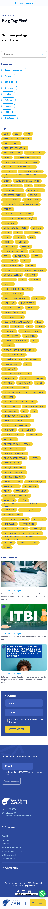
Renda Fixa (21, 491)
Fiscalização (10, 260)
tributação (37, 528)
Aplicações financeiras (27, 157)
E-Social (19, 237)
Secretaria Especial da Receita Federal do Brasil (22, 505)
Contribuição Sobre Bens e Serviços (21, 204)
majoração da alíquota (15, 340)
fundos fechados (12, 265)
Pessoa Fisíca (10, 411)
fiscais (36, 256)
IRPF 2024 (17, 326)
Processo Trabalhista (14, 453)
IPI (5, 326)
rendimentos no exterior (16, 495)
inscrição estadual (13, 317)
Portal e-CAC (27, 429)
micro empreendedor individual (19, 350)
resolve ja (9, 500)
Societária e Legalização (11, 847)
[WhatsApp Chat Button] (42, 893)
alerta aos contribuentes (16, 138)
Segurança (9, 509)
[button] (18, 891)
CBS (28, 185)
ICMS (23, 279)
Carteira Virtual (12, 185)
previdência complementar (17, 444)
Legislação (9, 331)
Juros (40, 326)
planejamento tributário (16, 415)
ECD (31, 237)
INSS (39, 321)
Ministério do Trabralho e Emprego (21, 359)
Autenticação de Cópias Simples (19, 166)
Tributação (9, 117)
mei (34, 340)
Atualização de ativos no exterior (20, 162)
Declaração (9, 223)
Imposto (8, 284)
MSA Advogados (11, 364)
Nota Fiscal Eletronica (32, 378)
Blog (9, 15)
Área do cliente (25, 3)
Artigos (8, 75)
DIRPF (6, 232)
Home (4, 15)
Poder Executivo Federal (16, 425)
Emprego (22, 242)
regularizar (30, 486)
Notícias (8, 99)
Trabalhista (6, 843)
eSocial (25, 246)
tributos (8, 542)
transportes (28, 523)
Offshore (8, 397)
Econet (7, 242)
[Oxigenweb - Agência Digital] (29, 885)
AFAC (28, 133)
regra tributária (12, 481)
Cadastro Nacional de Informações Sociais (21, 176)
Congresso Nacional (13, 195)
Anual (7, 157)
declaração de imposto (15, 227)
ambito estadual (12, 152)
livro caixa (30, 336)
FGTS (6, 256)
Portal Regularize (13, 434)
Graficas (31, 274)
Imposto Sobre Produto (15, 298)
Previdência (9, 439)
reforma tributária (13, 476)
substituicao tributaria (15, 519)
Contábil (34, 195)
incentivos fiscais (12, 307)
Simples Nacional (12, 514)
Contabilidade (32, 199)
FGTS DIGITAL (21, 256)
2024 (17, 133)
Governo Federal (12, 274)
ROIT (7, 111)
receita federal (11, 462)
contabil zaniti (11, 199)
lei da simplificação (30, 331)
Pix (34, 411)
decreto (37, 227)
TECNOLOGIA (9, 523)
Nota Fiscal (9, 378)
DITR (18, 232)
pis (24, 411)
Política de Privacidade (29, 719)
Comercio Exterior (13, 190)
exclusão (36, 251)
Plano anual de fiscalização (17, 420)
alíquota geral (11, 143)
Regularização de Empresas (12, 851)
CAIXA (6, 180)
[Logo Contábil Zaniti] (14, 903)
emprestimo (9, 246)
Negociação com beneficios (16, 373)
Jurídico (8, 93)
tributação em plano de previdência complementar (21, 538)
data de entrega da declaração (19, 218)
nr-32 (39, 383)
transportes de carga (15, 528)
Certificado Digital (9, 854)
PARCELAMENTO (11, 406)
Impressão (9, 303)
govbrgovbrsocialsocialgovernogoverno (24, 270)
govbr (30, 265)
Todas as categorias (13, 69)
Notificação (24, 383)
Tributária (5, 839)
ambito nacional (35, 152)
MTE (27, 364)
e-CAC (6, 237)
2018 (6, 133)
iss (29, 326)
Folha (25, 260)
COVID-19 (9, 81)
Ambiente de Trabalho (15, 148)
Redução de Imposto (13, 467)
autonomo (9, 171)
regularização (11, 486)
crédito (7, 209)
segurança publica (30, 509)
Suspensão (39, 519)
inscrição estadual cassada (17, 321)
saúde (23, 500)
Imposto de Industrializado (17, 289)
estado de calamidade (14, 251)
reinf (6, 491)
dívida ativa (32, 232)
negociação (9, 368)
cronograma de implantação (18, 213)
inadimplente (27, 303)
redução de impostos (14, 472)
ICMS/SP (34, 279)
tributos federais (28, 542)
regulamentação (35, 481)
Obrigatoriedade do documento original (23, 392)
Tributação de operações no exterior (22, 533)
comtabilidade (35, 190)
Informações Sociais (13, 312)
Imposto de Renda (12, 293)
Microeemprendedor (14, 354)
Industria (32, 307)
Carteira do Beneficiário (27, 180)
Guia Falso (9, 279)
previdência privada (13, 448)
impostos (38, 298)
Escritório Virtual (8, 858)
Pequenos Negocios (34, 406)
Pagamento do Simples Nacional (19, 401)
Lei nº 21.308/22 (11, 336)
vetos (7, 547)
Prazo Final (34, 434)
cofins (40, 185)
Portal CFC (9, 429)
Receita (8, 105)
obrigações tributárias (15, 387)
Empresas (9, 87)
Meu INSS (8, 345)
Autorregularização (31, 171)
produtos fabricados (14, 458)
